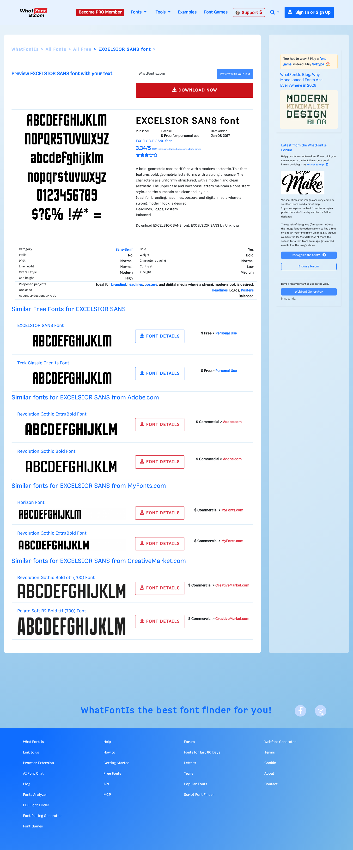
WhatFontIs (25, 49)
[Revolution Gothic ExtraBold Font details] (71, 429)
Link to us (31, 752)
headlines (135, 285)
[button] (275, 12)
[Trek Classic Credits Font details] (71, 378)
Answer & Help (315, 164)
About (269, 774)
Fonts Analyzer (35, 795)
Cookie (270, 763)
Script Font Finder (199, 795)
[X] (320, 711)
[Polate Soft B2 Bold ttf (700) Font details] (71, 626)
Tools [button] (161, 12)
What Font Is (33, 742)
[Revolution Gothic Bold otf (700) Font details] (71, 591)
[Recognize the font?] (309, 182)
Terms (269, 752)
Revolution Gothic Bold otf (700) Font (56, 577)
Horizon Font (30, 502)
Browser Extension (38, 763)
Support (250, 13)
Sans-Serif (124, 250)
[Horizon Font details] (71, 514)
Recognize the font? (306, 255)
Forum (189, 742)
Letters (190, 763)
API (106, 784)
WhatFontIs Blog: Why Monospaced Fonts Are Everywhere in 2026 (301, 80)
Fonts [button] (137, 12)
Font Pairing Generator (42, 816)
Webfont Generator (309, 291)
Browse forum (308, 266)
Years (188, 774)
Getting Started (116, 763)
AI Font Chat (33, 774)
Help (107, 742)
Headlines (220, 290)
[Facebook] (300, 711)
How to (109, 752)
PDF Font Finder (36, 805)
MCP (107, 795)
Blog (26, 784)
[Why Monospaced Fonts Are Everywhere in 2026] (309, 109)
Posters (247, 290)
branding (118, 285)
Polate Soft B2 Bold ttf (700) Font (51, 611)
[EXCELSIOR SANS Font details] (71, 341)
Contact (271, 784)
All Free (82, 49)
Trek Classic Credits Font (43, 363)
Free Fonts (112, 774)
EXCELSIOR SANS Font (40, 325)
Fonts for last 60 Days (202, 752)
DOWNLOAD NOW (197, 90)
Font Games (216, 12)
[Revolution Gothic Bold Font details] (71, 467)
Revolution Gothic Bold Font (46, 451)
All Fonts (56, 49)
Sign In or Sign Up (312, 12)
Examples (187, 12)
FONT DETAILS (162, 336)
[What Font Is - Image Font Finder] (33, 12)
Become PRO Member (100, 12)
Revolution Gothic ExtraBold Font (51, 414)
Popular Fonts (195, 784)
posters (151, 285)
